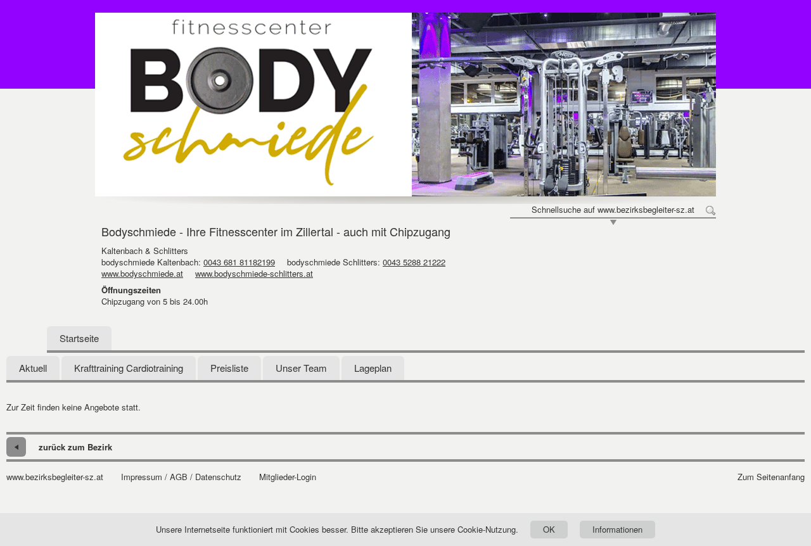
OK (549, 529)
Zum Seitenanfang (771, 477)
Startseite (79, 338)
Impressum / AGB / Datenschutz (181, 477)
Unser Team (301, 367)
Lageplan (373, 367)
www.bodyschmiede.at (142, 273)
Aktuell (33, 367)
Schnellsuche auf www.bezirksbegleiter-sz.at (613, 209)
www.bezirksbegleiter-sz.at (54, 477)
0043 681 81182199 (239, 262)
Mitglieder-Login (287, 477)
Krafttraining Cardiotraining (128, 367)
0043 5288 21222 (414, 262)
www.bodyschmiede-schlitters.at (254, 273)
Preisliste (229, 367)
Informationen (617, 529)
